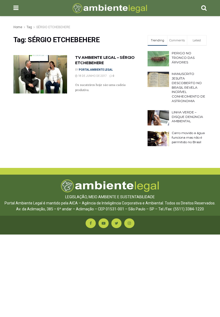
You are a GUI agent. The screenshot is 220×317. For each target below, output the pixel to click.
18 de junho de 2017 (92, 75)
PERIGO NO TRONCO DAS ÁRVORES (183, 57)
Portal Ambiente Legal (96, 69)
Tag (29, 27)
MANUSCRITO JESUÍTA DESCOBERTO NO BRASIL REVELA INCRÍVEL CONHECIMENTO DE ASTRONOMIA (188, 87)
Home (17, 27)
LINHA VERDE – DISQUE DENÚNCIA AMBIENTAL (187, 116)
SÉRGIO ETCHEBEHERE (53, 27)
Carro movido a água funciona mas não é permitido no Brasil (188, 137)
